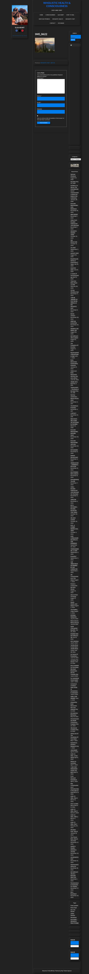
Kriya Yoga (74, 907)
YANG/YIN (73, 499)
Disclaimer (74, 917)
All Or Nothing (74, 641)
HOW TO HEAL (70, 15)
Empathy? (73, 556)
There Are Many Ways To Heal (74, 282)
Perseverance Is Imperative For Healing (75, 884)
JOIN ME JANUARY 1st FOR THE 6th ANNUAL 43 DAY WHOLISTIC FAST (74, 303)
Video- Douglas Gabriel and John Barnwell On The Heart (75, 490)
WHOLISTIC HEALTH (57, 19)
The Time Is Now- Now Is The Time (74, 838)
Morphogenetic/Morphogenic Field (75, 354)
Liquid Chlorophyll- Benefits (74, 628)
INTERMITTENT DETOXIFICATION (74, 635)
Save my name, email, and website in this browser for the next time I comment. (50, 119)
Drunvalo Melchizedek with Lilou (74, 442)
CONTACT (52, 23)
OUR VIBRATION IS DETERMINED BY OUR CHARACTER (74, 565)
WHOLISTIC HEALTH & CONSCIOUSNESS (57, 4)
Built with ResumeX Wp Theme (20, 35)
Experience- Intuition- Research (74, 744)
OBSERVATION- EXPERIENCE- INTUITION (75, 464)
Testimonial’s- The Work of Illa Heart (75, 389)
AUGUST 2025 (75, 253)
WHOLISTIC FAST (70, 19)
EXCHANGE (61, 23)
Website (39, 109)
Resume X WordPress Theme (50, 971)
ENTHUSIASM (74, 450)
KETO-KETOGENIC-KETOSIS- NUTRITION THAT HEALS (74, 508)
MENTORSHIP (74, 214)
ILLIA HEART (61, 15)
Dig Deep (73, 181)
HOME (41, 15)
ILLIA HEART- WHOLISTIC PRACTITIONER (75, 921)
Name (39, 96)
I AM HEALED (74, 750)
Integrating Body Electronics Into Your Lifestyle (74, 705)
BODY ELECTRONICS (44, 19)
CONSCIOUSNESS (50, 15)
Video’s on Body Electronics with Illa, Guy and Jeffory (74, 374)
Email (39, 102)
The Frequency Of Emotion (74, 345)
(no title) (73, 247)
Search (73, 940)
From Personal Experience (74, 777)
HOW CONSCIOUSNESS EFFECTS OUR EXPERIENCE (74, 539)
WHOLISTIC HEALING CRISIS (74, 232)
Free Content (74, 905)
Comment (40, 78)
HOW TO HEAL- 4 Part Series (74, 755)
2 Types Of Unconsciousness (75, 275)
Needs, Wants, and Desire (74, 603)
